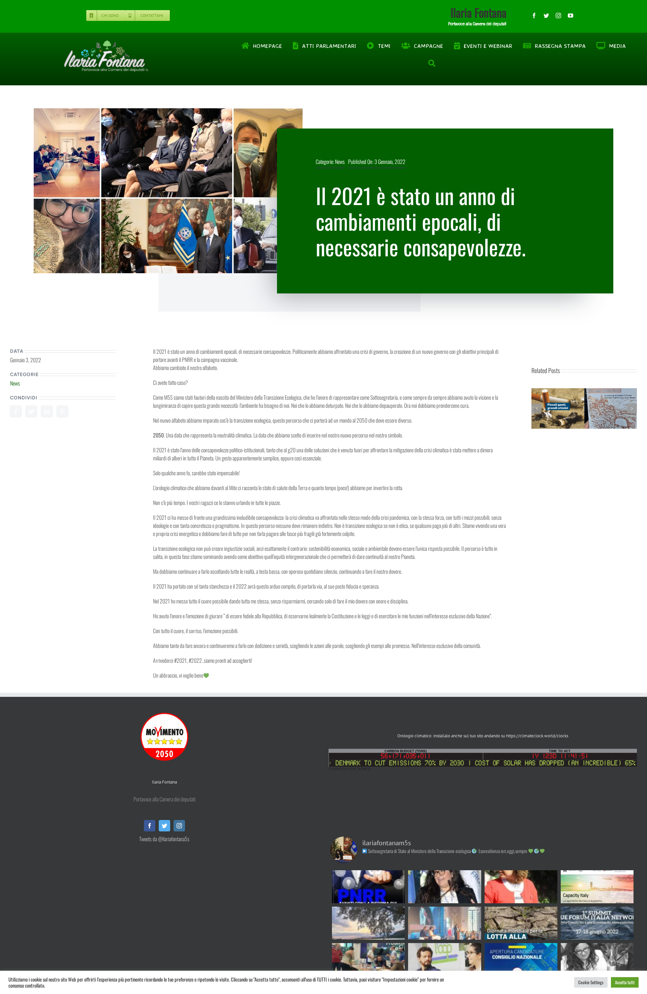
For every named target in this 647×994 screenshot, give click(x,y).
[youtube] (570, 15)
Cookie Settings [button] (591, 982)
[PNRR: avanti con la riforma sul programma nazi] (368, 886)
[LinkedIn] (47, 411)
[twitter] (546, 15)
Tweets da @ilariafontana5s (164, 839)
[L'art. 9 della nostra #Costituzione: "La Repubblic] (368, 923)
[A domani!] (597, 923)
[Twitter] (31, 411)
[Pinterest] (62, 411)
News (340, 162)
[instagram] (558, 15)
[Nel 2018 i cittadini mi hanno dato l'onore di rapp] (521, 886)
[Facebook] (16, 411)
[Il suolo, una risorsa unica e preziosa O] (444, 886)
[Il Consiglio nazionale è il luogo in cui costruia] (521, 959)
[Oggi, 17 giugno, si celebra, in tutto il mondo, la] (521, 923)
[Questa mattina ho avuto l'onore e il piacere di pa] (444, 923)
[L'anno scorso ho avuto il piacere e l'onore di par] (444, 959)
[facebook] (534, 15)
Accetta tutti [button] (625, 982)
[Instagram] (179, 825)
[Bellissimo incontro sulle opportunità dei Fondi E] (368, 959)
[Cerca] (432, 63)
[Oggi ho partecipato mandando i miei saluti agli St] (597, 959)
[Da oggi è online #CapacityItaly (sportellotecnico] (597, 886)
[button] (536, 408)
